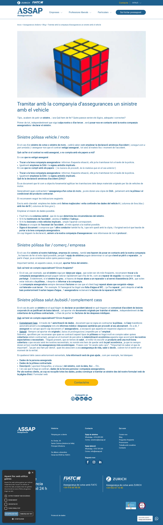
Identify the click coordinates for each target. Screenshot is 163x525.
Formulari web (40, 374)
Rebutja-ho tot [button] (26, 514)
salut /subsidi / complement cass (73, 300)
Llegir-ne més (8, 491)
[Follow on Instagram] (94, 462)
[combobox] (29, 473)
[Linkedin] (81, 399)
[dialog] (18, 496)
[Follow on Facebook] (87, 462)
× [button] (32, 472)
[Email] (90, 399)
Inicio (19, 25)
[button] (18, 519)
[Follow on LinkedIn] (100, 462)
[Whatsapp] (86, 399)
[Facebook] (73, 399)
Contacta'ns (81, 382)
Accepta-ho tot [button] (11, 514)
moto (63, 145)
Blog (44, 25)
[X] (77, 399)
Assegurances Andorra (32, 25)
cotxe (44, 145)
